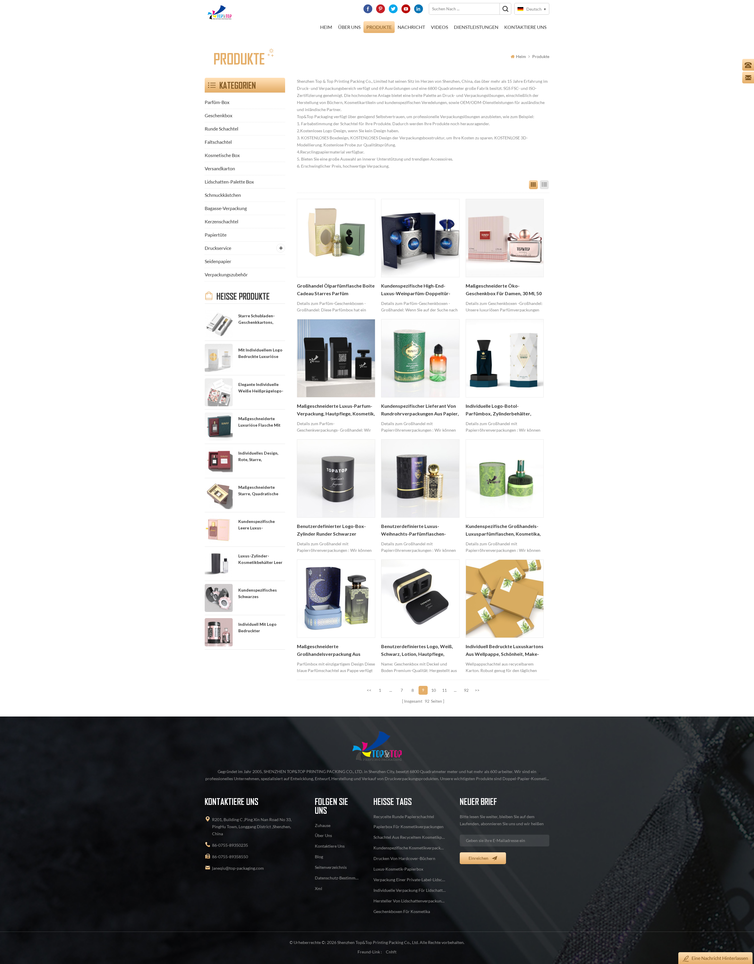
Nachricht (411, 27)
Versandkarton (220, 168)
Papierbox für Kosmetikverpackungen (408, 826)
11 (444, 690)
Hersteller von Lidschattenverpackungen (409, 900)
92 (466, 690)
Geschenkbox (218, 115)
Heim (326, 27)
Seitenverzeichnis (331, 867)
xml (318, 888)
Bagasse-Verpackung (226, 208)
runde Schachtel (221, 128)
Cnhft (391, 951)
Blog (319, 856)
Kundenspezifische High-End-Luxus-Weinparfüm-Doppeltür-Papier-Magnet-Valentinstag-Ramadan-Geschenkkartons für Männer (416, 290)
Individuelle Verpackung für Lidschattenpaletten (409, 890)
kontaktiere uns (525, 27)
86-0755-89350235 (230, 845)
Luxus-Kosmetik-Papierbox (398, 868)
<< (369, 690)
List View (544, 184)
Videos (439, 27)
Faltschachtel (218, 142)
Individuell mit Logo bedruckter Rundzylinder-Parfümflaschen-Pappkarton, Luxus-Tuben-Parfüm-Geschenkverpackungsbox (261, 628)
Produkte (379, 27)
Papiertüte (215, 234)
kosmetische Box (222, 155)
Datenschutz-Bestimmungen (337, 877)
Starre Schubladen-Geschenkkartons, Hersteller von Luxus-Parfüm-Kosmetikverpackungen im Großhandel (261, 319)
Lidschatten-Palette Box (229, 181)
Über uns (349, 27)
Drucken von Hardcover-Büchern (404, 858)
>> (477, 690)
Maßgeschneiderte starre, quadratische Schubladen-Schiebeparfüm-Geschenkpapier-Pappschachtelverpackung (261, 491)
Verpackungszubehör (226, 274)
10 (433, 690)
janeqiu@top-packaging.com (238, 868)
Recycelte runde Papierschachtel (403, 816)
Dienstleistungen (476, 27)
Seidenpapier (218, 261)
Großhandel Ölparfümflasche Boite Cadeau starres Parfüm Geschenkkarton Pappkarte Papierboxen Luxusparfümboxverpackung (336, 290)
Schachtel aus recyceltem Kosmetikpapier (409, 837)
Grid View (533, 184)
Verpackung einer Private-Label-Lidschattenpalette (409, 879)
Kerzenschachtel (221, 221)
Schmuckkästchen (223, 195)
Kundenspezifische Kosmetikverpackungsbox (409, 847)
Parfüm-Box (217, 102)
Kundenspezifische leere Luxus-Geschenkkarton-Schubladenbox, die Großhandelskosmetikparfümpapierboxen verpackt (261, 525)
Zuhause (322, 825)
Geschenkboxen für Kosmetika (401, 911)
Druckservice (218, 248)
